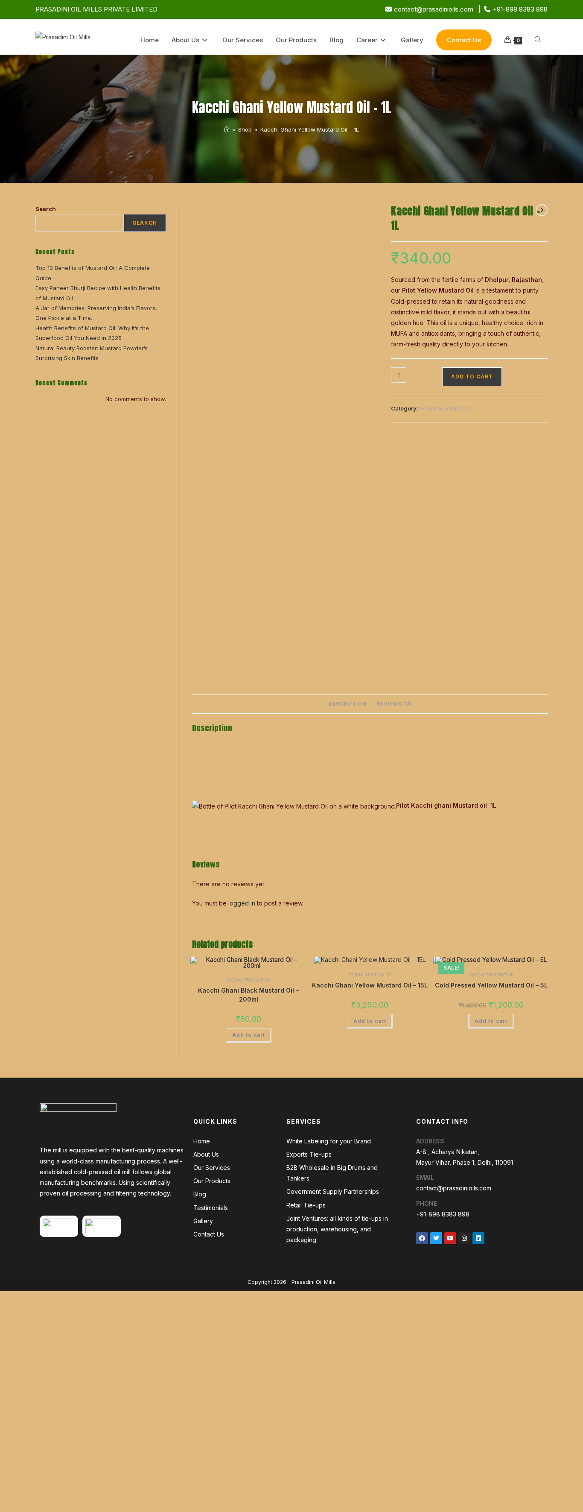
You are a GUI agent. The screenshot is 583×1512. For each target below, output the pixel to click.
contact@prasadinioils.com (433, 9)
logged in (241, 903)
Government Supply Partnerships (332, 1191)
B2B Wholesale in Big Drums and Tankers (332, 1173)
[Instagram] (464, 1238)
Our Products (211, 1180)
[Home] (227, 129)
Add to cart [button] (248, 1035)
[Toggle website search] (538, 40)
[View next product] (542, 210)
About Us (206, 1154)
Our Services (211, 1167)
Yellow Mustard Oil (444, 408)
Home (201, 1141)
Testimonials (210, 1207)
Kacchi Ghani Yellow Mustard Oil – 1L (309, 129)
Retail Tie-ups (306, 1205)
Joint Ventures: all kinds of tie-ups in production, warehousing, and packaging (337, 1229)
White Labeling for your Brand (328, 1141)
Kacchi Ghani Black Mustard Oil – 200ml (248, 995)
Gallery (203, 1221)
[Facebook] (422, 1238)
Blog (199, 1194)
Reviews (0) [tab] (394, 703)
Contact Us (208, 1234)
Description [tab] (348, 703)
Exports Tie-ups (309, 1154)
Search (45, 208)
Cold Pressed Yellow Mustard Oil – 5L (491, 985)
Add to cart (472, 376)
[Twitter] (436, 1238)
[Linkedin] (478, 1238)
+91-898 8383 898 (520, 9)
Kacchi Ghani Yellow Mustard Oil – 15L (370, 985)
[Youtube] (450, 1238)
